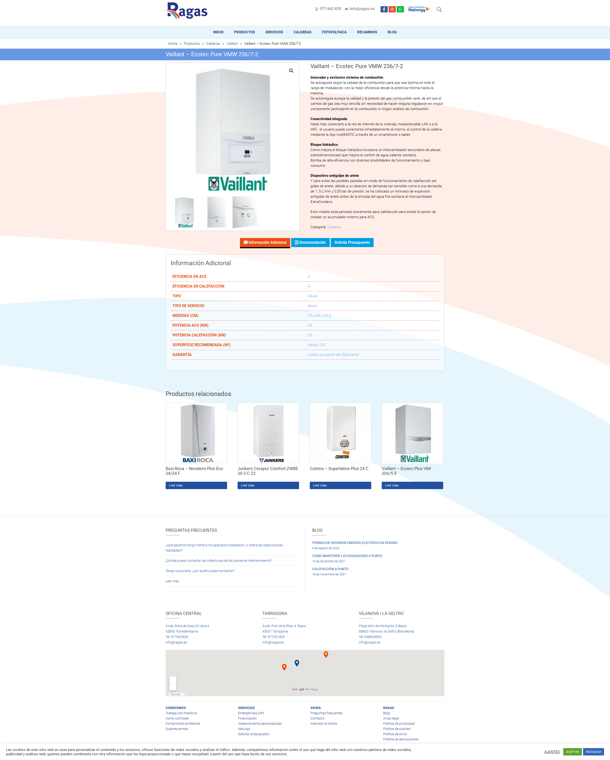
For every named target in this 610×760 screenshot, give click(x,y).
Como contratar (177, 718)
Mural (312, 296)
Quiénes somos (177, 729)
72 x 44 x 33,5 (319, 315)
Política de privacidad (399, 723)
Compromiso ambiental (183, 723)
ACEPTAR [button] (572, 752)
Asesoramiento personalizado (260, 723)
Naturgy (244, 729)
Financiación (247, 718)
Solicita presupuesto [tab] (352, 242)
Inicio (218, 32)
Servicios (274, 32)
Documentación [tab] (312, 242)
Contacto (317, 718)
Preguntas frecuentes (326, 713)
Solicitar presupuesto (253, 734)
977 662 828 (330, 8)
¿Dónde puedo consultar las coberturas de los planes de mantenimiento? (219, 560)
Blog (392, 32)
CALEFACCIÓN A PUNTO (330, 569)
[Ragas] (188, 10)
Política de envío (395, 734)
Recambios (367, 32)
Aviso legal (391, 718)
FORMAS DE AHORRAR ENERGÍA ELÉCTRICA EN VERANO (355, 543)
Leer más (176, 485)
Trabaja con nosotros (181, 713)
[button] (291, 70)
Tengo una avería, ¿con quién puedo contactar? (200, 571)
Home (173, 43)
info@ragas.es (362, 8)
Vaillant (232, 43)
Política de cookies (396, 729)
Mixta (312, 306)
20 (309, 335)
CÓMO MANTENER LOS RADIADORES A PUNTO (347, 556)
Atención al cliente (323, 723)
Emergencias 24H (251, 713)
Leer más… (173, 581)
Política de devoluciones (400, 739)
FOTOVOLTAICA (334, 32)
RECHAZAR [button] (593, 752)
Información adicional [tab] (267, 242)
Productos (244, 32)
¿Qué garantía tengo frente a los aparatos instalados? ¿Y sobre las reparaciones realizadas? (224, 547)
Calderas (213, 43)
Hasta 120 (316, 345)
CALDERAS (302, 32)
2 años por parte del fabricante (333, 354)
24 (309, 325)
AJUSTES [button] (552, 752)
